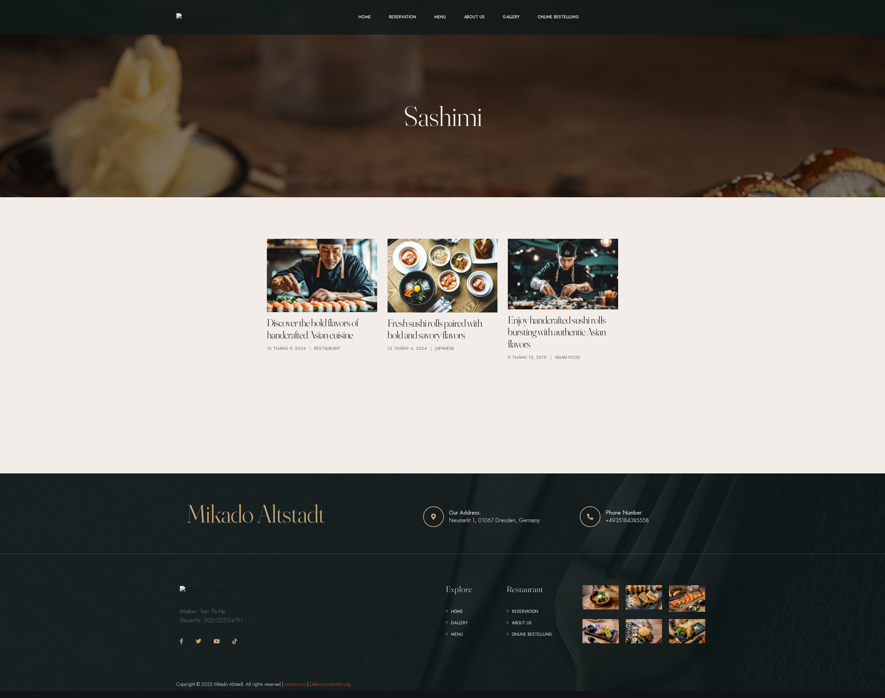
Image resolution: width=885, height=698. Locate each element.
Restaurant (327, 348)
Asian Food (567, 357)
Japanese (444, 348)
